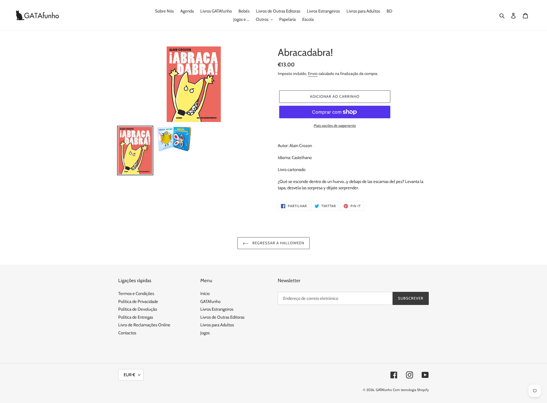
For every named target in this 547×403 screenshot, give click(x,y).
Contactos (127, 332)
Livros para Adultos (217, 324)
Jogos (205, 332)
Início (205, 293)
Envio (313, 73)
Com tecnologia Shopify (411, 390)
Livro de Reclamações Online (144, 324)
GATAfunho (210, 301)
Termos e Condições (136, 293)
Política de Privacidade (138, 301)
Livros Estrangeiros (216, 309)
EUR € (129, 374)
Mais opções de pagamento (335, 125)
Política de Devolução (137, 309)
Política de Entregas (135, 317)
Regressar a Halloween (278, 243)
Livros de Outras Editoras (222, 317)
